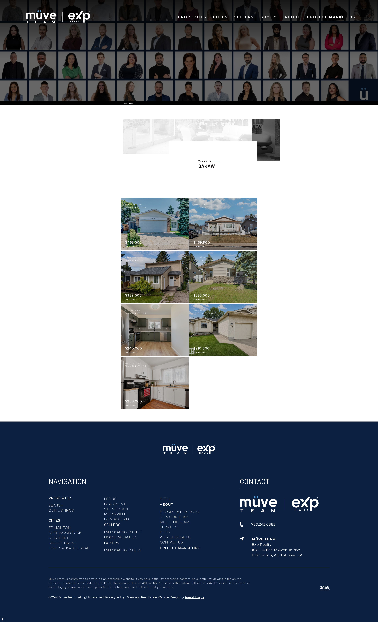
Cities (220, 17)
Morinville (115, 514)
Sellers (244, 17)
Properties (192, 17)
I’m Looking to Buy (122, 550)
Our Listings (61, 510)
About (293, 17)
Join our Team (174, 517)
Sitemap (133, 597)
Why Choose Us (175, 537)
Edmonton (59, 527)
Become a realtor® (180, 512)
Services (168, 527)
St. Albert (58, 538)
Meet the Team (174, 522)
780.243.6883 (151, 583)
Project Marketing (331, 17)
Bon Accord (116, 519)
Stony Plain (116, 509)
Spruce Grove (62, 543)
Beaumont (115, 504)
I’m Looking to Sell (123, 532)
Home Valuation (120, 537)
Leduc (110, 499)
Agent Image (194, 597)
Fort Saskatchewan (69, 548)
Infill (165, 499)
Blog (165, 532)
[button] (2, 619)
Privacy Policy (115, 597)
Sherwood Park (65, 533)
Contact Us (171, 542)
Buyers (269, 17)
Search (55, 505)
